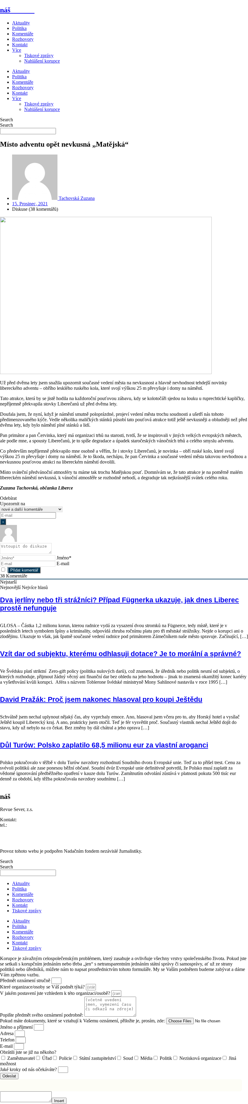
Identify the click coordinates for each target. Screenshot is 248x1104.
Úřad (47, 1058)
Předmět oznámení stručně (25, 980)
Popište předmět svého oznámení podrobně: (42, 1015)
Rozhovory (23, 39)
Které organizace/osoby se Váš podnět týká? (43, 986)
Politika (19, 28)
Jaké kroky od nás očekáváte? (29, 1069)
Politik (166, 1058)
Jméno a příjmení (17, 1027)
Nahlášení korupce (42, 61)
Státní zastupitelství (97, 1058)
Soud (128, 1058)
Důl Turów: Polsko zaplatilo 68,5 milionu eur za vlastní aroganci (104, 745)
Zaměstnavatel (21, 1058)
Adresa (7, 1033)
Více (16, 50)
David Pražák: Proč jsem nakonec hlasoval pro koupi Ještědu (101, 699)
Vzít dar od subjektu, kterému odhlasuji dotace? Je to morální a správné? (120, 654)
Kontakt (20, 44)
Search (6, 119)
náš (17, 10)
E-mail (63, 563)
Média (146, 1058)
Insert (59, 1101)
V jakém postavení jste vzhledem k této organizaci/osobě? (55, 993)
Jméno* (64, 557)
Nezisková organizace (200, 1058)
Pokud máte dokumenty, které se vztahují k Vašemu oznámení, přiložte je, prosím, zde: (83, 1020)
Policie (65, 1058)
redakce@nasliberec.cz (22, 830)
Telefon (8, 1039)
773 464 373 (20, 825)
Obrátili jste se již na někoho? (28, 1052)
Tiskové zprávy (39, 55)
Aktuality (21, 22)
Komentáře (22, 33)
